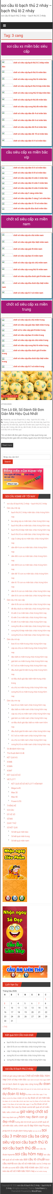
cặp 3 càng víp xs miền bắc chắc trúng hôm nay (27, 1051)
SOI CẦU (10, 810)
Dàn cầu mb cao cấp (16, 600)
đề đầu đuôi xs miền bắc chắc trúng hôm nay (30, 609)
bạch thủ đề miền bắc (35, 422)
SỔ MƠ (10, 819)
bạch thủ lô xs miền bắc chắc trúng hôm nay (30, 534)
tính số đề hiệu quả (14, 430)
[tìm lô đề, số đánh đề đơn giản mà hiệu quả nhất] (26, 385)
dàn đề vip (19, 427)
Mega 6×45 (16, 788)
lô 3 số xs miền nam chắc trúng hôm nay (28, 736)
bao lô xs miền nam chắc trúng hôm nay (28, 705)
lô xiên (34, 427)
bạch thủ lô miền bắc (10, 425)
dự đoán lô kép (14, 1094)
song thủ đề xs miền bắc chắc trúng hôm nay (30, 626)
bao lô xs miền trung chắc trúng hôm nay (28, 644)
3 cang (6, 422)
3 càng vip (13, 422)
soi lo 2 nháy (41, 1164)
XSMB (9, 762)
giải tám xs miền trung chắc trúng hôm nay (29, 661)
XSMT (9, 771)
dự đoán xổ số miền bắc (39, 1098)
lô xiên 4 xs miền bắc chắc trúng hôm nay (29, 622)
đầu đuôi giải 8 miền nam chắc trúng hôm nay (30, 731)
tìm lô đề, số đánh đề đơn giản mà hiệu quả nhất (22, 412)
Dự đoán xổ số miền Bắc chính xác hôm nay (17, 1101)
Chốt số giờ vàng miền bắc (14, 1076)
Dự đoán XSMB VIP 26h (19, 1098)
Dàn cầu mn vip (13, 701)
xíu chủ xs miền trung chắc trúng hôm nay (29, 687)
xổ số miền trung (41, 1171)
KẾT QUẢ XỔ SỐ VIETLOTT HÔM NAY (27, 784)
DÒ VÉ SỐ (11, 814)
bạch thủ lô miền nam (27, 425)
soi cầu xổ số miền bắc (25, 1163)
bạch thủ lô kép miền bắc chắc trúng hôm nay (30, 530)
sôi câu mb (22, 1167)
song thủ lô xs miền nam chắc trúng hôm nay (30, 744)
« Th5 (5, 1027)
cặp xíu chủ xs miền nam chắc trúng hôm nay (30, 714)
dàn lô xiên (27, 427)
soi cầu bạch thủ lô (32, 1142)
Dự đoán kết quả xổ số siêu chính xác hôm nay (34, 1089)
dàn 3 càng (10, 427)
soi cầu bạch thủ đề (19, 1148)
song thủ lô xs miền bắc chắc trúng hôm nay (30, 635)
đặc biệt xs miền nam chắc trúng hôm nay (29, 709)
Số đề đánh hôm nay (15, 749)
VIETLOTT (11, 779)
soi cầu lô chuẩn (35, 1159)
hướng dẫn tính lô (21, 1122)
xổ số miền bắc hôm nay (22, 1171)
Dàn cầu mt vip (13, 639)
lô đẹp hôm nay (35, 1125)
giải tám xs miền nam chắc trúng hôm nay (29, 718)
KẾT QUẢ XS (12, 757)
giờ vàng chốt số (34, 1111)
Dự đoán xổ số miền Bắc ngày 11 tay (21, 1104)
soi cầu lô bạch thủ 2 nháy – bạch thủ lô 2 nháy (27, 504)
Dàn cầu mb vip (13, 508)
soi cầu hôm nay (29, 1154)
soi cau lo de (41, 427)
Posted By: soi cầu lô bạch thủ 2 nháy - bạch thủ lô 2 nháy (24, 420)
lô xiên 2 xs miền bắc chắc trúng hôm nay (29, 613)
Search (8, 462)
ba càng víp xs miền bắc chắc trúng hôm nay (30, 521)
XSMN (9, 766)
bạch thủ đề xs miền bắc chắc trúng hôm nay (30, 525)
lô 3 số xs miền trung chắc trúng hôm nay (29, 666)
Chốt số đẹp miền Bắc (17, 1079)
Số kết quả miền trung (20, 836)
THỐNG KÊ (11, 806)
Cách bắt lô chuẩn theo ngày (36, 1080)
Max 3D (14, 792)
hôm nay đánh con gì (10, 1117)
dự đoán (14, 1089)
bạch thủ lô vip (41, 425)
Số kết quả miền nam (20, 841)
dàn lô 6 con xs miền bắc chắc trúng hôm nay (30, 595)
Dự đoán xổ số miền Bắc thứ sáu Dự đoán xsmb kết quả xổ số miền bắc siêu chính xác (26, 1108)
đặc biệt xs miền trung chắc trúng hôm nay (29, 657)
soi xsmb (11, 1168)
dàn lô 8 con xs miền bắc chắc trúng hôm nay (30, 604)
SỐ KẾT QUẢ (12, 827)
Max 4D (14, 797)
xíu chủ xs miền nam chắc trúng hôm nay (28, 740)
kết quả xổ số (34, 1122)
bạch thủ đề (22, 422)
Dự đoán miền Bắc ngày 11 (35, 1094)
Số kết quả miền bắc (19, 832)
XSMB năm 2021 (36, 1167)
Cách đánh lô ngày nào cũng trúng (22, 1084)
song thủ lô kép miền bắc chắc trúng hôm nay (30, 630)
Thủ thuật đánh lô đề (9, 396)
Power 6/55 (16, 801)
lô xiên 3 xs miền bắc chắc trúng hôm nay (29, 617)
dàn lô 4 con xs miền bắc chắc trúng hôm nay (30, 591)
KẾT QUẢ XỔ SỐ (13, 775)
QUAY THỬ (11, 823)
